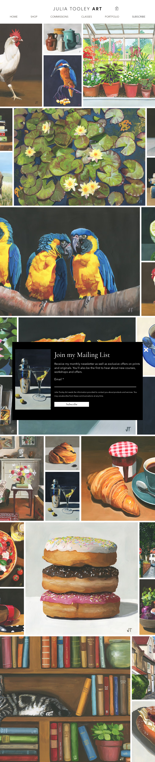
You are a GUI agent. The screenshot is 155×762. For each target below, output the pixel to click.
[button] (146, 350)
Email (58, 379)
